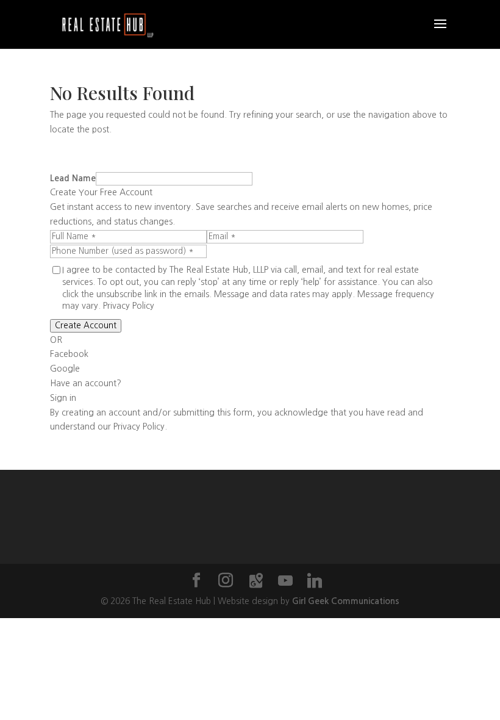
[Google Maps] (256, 581)
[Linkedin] (314, 581)
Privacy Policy (128, 305)
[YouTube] (285, 581)
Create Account (85, 325)
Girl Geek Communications (345, 601)
